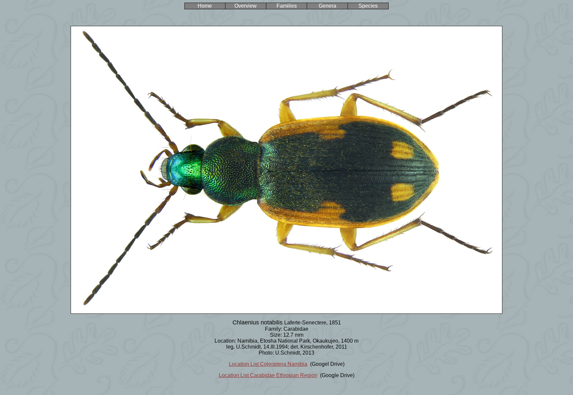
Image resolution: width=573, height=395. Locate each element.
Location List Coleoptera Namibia (268, 364)
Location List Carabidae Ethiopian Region (268, 375)
